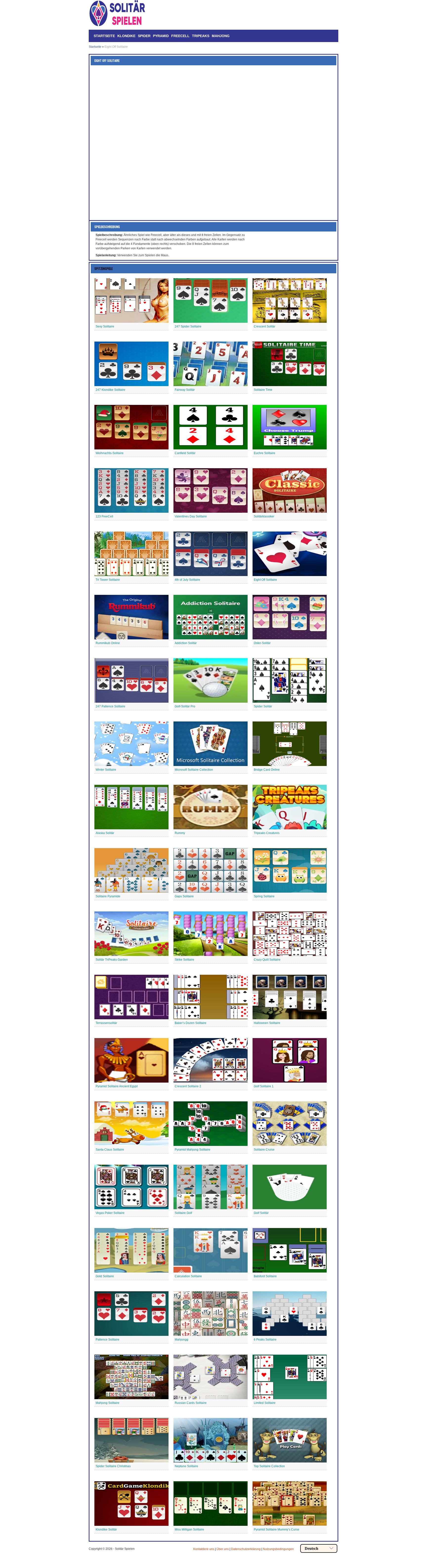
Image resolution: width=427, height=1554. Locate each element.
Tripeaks (200, 36)
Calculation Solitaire (188, 1276)
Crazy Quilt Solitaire (267, 959)
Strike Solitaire (184, 959)
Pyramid (161, 36)
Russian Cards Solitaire (191, 1403)
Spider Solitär (263, 706)
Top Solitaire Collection (269, 1466)
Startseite (104, 36)
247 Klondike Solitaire (110, 390)
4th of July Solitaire (187, 579)
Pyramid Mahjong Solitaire (192, 1149)
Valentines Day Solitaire (191, 516)
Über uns (222, 1549)
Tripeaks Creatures (266, 833)
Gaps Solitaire (184, 896)
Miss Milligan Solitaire (189, 1529)
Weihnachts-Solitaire (110, 453)
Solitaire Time (263, 390)
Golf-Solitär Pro (185, 706)
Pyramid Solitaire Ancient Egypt (117, 1086)
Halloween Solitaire (267, 1023)
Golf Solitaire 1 (264, 1086)
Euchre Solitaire (264, 453)
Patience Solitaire (107, 1339)
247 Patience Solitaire (110, 706)
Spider (144, 36)
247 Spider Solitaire (188, 326)
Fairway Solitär (185, 390)
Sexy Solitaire (105, 326)
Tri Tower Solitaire (108, 579)
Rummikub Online (108, 643)
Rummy (180, 833)
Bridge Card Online (267, 769)
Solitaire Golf (183, 1213)
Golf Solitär (261, 1213)
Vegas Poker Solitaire (110, 1213)
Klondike (126, 36)
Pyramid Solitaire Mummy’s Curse (276, 1529)
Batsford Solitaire (265, 1276)
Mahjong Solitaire (107, 1403)
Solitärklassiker (264, 516)
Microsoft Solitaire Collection (194, 769)
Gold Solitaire (105, 1276)
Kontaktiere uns (203, 1549)
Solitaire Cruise (264, 1149)
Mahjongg (181, 1339)
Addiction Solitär (186, 643)
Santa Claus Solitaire (110, 1149)
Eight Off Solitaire (265, 579)
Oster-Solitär (262, 643)
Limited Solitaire (265, 1403)
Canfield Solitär (185, 453)
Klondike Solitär (106, 1529)
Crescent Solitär (264, 326)
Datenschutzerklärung (246, 1549)
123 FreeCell (104, 516)
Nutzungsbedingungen (278, 1549)
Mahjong (221, 36)
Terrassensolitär (106, 1023)
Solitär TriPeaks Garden (112, 959)
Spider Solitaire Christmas (113, 1466)
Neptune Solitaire (186, 1466)
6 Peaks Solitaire (265, 1339)
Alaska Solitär (105, 833)
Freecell (180, 36)
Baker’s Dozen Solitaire (190, 1023)
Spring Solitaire (264, 896)
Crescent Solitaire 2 (188, 1086)
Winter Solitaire (106, 769)
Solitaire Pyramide (108, 896)
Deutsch (311, 1548)
